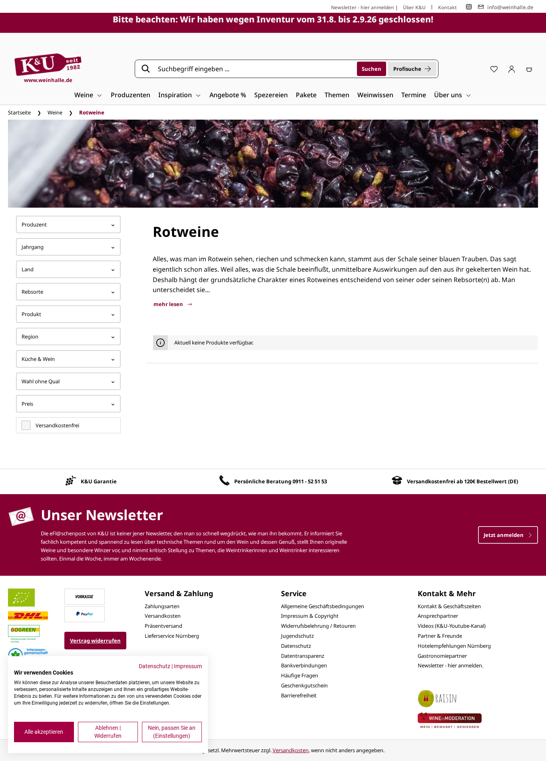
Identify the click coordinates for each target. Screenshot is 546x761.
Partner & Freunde (440, 635)
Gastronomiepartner (442, 655)
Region (30, 336)
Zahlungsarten (162, 606)
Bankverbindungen (304, 665)
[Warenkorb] (529, 69)
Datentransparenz (302, 655)
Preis (27, 403)
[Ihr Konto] (511, 69)
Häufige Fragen (299, 675)
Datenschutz (296, 645)
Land (28, 269)
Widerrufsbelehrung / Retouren (318, 625)
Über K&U (414, 7)
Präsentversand (163, 625)
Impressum (188, 666)
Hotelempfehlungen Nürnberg (454, 645)
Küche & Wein (38, 358)
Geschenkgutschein (304, 685)
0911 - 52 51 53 (310, 481)
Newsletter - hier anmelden (362, 7)
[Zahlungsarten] (84, 595)
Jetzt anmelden (504, 535)
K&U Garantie (99, 481)
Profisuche (407, 68)
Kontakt (447, 7)
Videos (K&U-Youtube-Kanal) (452, 625)
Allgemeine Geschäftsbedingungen (322, 606)
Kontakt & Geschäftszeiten (449, 606)
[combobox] (254, 69)
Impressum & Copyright (310, 615)
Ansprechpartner (438, 615)
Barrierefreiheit (299, 695)
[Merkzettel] (494, 69)
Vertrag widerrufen (95, 640)
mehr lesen (168, 304)
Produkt (31, 314)
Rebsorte (32, 291)
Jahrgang (33, 246)
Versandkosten (163, 615)
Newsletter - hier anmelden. (450, 665)
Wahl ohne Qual (41, 381)
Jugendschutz (297, 635)
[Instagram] (468, 7)
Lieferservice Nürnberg (172, 635)
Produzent (34, 224)
